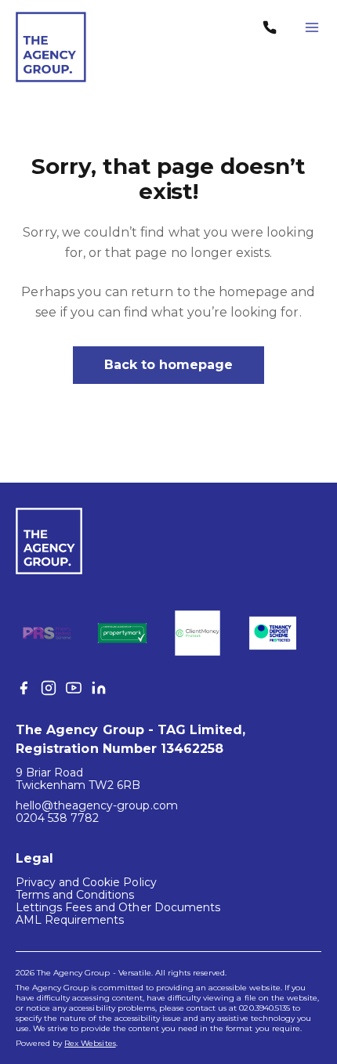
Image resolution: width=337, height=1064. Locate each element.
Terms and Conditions (75, 895)
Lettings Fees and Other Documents (118, 907)
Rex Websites (89, 1043)
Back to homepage (169, 364)
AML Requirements (70, 920)
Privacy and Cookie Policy (86, 882)
